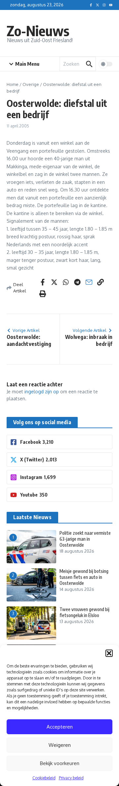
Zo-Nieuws (38, 30)
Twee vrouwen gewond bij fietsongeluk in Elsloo (84, 612)
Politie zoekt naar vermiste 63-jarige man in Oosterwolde (85, 539)
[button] (109, 653)
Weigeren (60, 745)
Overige (30, 84)
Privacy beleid (71, 777)
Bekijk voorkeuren (59, 763)
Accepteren (60, 727)
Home (13, 84)
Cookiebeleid (44, 777)
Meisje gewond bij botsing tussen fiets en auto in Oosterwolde (84, 577)
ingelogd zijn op (41, 391)
